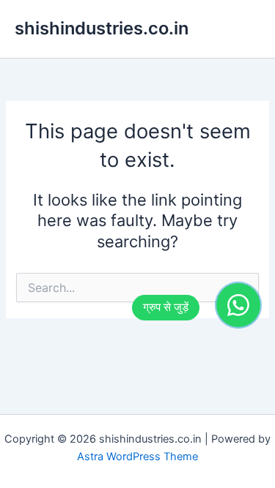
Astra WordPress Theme (137, 456)
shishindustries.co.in (101, 28)
